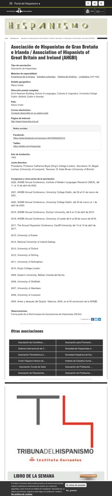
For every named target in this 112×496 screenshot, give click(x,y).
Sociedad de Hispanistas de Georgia (83, 348)
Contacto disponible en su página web (29, 113)
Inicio (6, 38)
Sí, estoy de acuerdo (75, 485)
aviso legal (39, 491)
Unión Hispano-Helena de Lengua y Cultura (39, 360)
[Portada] (56, 26)
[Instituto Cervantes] (19, 10)
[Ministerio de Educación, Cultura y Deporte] (95, 11)
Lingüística (84, 76)
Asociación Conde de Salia (32, 366)
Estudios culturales (46, 76)
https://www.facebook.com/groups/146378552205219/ (39, 138)
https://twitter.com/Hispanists (27, 146)
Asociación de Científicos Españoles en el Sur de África (45, 342)
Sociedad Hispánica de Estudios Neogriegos (87, 354)
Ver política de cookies (21, 494)
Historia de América (67, 76)
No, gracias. (71, 490)
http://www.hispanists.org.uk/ (25, 121)
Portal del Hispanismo (26, 4)
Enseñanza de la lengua (23, 76)
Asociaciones (14, 38)
